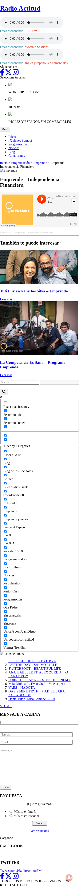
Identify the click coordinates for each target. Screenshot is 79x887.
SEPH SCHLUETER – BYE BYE (32, 661)
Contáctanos (16, 155)
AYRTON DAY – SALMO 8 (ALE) (33, 665)
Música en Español (26, 816)
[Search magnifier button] (4, 392)
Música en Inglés (25, 811)
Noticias (13, 148)
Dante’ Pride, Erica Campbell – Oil (31, 699)
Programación (17, 144)
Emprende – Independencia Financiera (34, 232)
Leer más (6, 299)
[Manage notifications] (69, 877)
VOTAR (6, 706)
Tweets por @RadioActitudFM (21, 870)
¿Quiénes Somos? (20, 140)
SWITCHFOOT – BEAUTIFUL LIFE (34, 668)
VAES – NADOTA (21, 687)
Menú (6, 129)
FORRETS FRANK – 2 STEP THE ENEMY (39, 680)
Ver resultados (39, 831)
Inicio (12, 136)
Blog (11, 152)
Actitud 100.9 (6, 232)
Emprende (40, 163)
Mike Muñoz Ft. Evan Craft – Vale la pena (36, 684)
